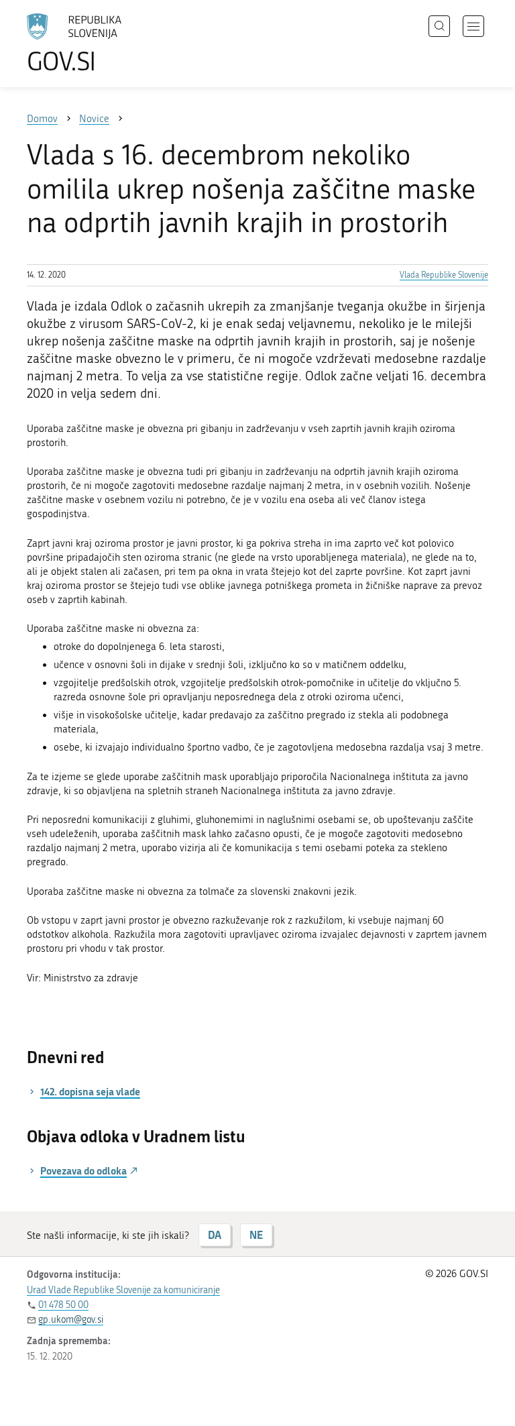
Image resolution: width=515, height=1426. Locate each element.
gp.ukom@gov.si (70, 1319)
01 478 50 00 (63, 1305)
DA (214, 1234)
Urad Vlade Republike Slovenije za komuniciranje (123, 1290)
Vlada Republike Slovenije (444, 275)
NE (256, 1234)
